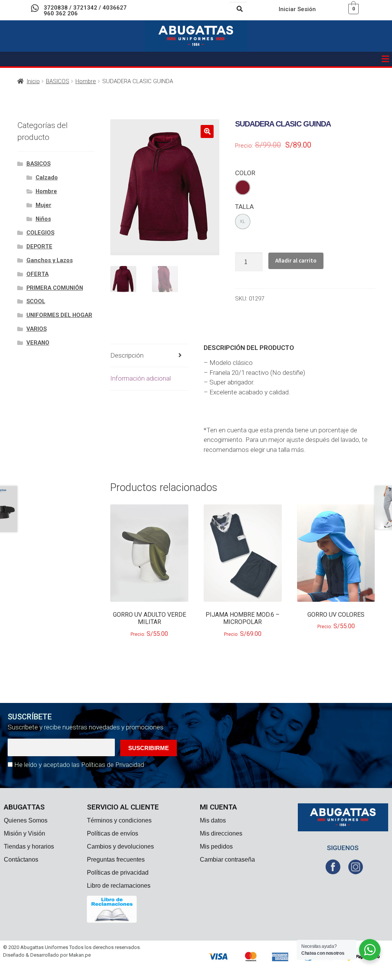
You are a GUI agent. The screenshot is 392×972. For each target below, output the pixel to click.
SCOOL (35, 301)
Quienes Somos (25, 820)
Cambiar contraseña (227, 859)
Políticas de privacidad (118, 872)
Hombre (85, 81)
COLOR (245, 173)
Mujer (43, 205)
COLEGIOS (40, 232)
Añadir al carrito (296, 260)
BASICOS (57, 81)
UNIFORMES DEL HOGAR (59, 315)
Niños (43, 218)
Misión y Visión (24, 833)
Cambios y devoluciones (120, 846)
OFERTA (37, 274)
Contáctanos (21, 859)
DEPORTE (39, 246)
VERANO (37, 342)
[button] (385, 59)
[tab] (149, 356)
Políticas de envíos (112, 833)
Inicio (33, 81)
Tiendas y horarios (29, 846)
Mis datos (213, 820)
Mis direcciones (221, 833)
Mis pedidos (216, 846)
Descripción (127, 355)
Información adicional (140, 378)
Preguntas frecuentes (116, 859)
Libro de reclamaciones (118, 885)
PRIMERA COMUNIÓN (54, 287)
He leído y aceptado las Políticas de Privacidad (79, 764)
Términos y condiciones (119, 820)
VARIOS (36, 328)
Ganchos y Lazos (49, 260)
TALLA (244, 206)
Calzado (47, 177)
